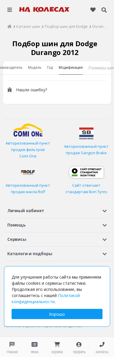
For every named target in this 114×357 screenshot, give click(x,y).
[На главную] (44, 9)
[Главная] (9, 26)
